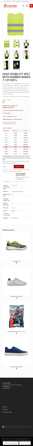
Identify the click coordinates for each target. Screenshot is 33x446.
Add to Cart (19, 166)
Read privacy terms (26, 440)
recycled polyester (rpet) (17, 191)
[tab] (7, 181)
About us (4, 406)
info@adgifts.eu (25, 1)
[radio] (3, 102)
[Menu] (26, 6)
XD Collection (13, 171)
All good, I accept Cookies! (10, 443)
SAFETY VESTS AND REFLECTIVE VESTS (22, 169)
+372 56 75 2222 (14, 1)
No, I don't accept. (24, 443)
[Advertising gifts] (13, 6)
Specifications (7, 181)
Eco (9, 171)
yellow (13, 210)
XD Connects (19, 171)
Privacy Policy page (7, 412)
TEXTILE (4, 171)
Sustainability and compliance (19, 181)
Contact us (5, 409)
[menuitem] (22, 6)
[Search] (22, 6)
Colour (4, 100)
